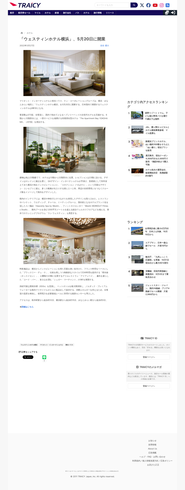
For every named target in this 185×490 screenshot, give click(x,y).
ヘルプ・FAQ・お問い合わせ (152, 456)
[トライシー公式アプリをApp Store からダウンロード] (24, 453)
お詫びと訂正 (153, 464)
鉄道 (57, 12)
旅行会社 (67, 12)
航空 (12, 12)
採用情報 (152, 444)
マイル (37, 12)
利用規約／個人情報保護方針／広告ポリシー (152, 460)
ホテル (48, 12)
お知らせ (152, 440)
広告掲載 (152, 452)
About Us (152, 448)
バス (77, 12)
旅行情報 (98, 12)
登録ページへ (149, 357)
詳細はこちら (28, 306)
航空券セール (24, 12)
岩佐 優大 (104, 45)
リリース (110, 12)
